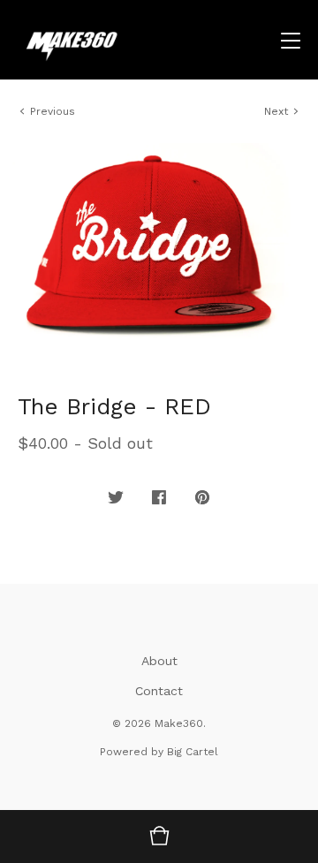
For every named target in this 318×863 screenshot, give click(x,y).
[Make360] (106, 40)
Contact (159, 691)
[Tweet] (115, 498)
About (159, 661)
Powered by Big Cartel (159, 752)
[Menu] (290, 40)
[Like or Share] (159, 498)
